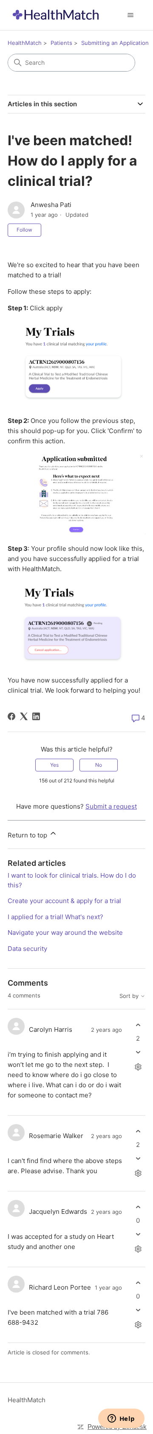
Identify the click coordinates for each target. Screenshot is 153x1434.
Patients (61, 42)
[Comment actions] (137, 1066)
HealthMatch (25, 42)
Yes (54, 765)
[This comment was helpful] (137, 1025)
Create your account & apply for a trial (64, 901)
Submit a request (111, 806)
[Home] (56, 15)
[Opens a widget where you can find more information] (121, 1419)
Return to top (28, 835)
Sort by (129, 996)
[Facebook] (11, 716)
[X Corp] (24, 716)
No (98, 765)
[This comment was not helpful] (137, 1051)
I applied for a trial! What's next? (55, 917)
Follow (24, 230)
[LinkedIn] (36, 716)
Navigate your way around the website (65, 932)
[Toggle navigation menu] (130, 15)
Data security (27, 949)
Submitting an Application (115, 42)
